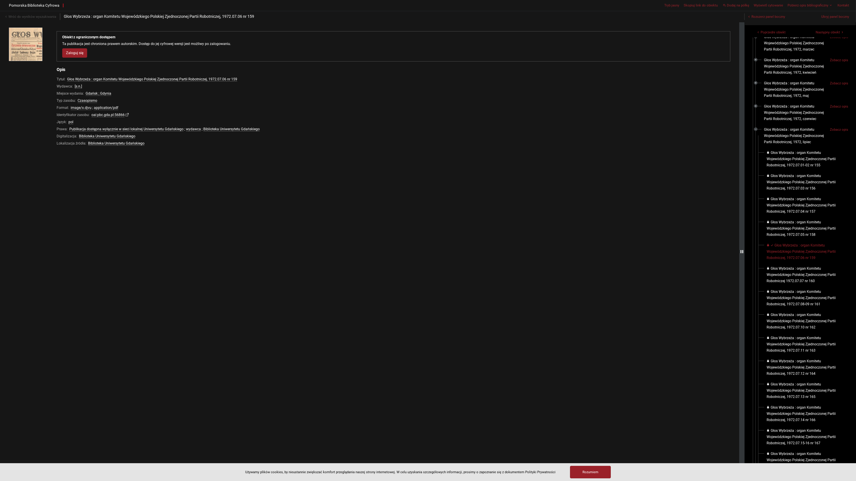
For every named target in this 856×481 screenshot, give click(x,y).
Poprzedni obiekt (773, 32)
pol (70, 122)
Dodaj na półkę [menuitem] (738, 5)
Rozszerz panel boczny (768, 17)
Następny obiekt (828, 32)
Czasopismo (87, 100)
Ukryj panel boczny (835, 17)
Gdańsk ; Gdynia (98, 93)
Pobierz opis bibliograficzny (808, 5)
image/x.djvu (81, 108)
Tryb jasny (671, 5)
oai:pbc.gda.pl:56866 (108, 115)
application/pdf (106, 108)
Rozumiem (590, 472)
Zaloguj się (74, 53)
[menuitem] (795, 43)
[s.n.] (78, 86)
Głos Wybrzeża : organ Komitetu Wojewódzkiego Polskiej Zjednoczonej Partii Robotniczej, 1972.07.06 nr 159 (152, 79)
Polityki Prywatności (540, 472)
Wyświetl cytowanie (768, 5)
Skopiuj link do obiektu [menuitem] (701, 5)
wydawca (193, 129)
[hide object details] (742, 251)
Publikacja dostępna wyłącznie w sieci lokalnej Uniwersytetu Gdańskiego (126, 129)
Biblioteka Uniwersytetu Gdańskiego (231, 129)
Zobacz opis (839, 60)
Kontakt (843, 5)
